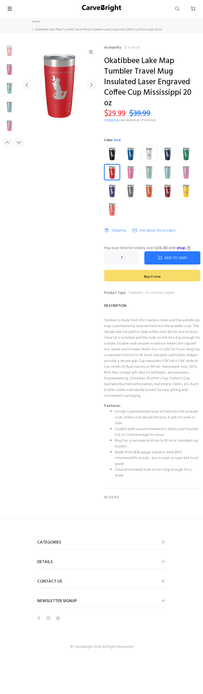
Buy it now (152, 277)
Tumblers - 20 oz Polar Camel (151, 293)
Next (91, 85)
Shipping (111, 120)
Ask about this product (158, 231)
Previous (27, 85)
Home (36, 21)
